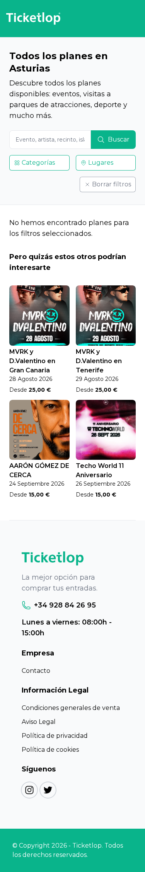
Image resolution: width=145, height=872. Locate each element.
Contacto (36, 670)
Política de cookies (50, 749)
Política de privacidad (55, 735)
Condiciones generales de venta (71, 708)
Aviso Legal (39, 721)
